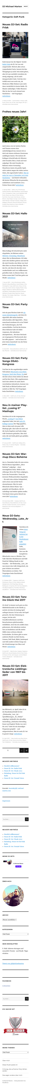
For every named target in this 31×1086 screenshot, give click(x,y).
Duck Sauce (17, 197)
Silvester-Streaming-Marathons (13, 256)
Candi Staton (16, 100)
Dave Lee (8, 102)
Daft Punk (15, 286)
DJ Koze (4, 655)
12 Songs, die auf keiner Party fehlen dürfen (14, 1070)
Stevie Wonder (19, 204)
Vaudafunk (5, 589)
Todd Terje (17, 295)
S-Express (11, 586)
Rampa (21, 584)
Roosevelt (5, 506)
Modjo (22, 200)
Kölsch (24, 740)
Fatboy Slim (22, 443)
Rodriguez (5, 586)
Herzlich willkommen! (11, 766)
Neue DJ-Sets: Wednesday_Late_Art (15, 518)
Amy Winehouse (20, 189)
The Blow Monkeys (19, 587)
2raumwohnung (15, 738)
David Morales (13, 653)
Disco (13, 195)
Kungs (15, 198)
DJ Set (13, 102)
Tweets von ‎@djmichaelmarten (13, 963)
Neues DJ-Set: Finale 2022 (13, 771)
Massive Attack (21, 582)
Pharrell (10, 202)
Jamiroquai (15, 655)
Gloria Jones (11, 287)
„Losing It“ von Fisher (15, 419)
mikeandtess (12, 291)
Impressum (6, 801)
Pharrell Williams (17, 202)
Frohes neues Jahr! (14, 111)
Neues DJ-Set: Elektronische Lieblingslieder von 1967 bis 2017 (14, 670)
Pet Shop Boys (14, 584)
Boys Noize (24, 738)
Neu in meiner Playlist (12, 444)
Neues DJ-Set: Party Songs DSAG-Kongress (15, 361)
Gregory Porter (20, 287)
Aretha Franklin (6, 191)
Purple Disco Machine (8, 204)
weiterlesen (6, 96)
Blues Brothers (16, 191)
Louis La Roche (22, 198)
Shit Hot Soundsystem (14, 506)
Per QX (25, 102)
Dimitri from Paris (22, 653)
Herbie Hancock (11, 504)
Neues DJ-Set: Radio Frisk (13, 768)
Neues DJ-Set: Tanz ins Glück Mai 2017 (14, 598)
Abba (13, 189)
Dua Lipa (10, 197)
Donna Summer (17, 740)
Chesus (22, 100)
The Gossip (10, 295)
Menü (26, 6)
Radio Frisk (6, 64)
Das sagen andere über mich (12, 1075)
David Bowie (6, 502)
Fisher (4, 444)
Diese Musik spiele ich (10, 1065)
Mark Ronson (6, 200)
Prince (24, 202)
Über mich (6, 1060)
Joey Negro (19, 102)
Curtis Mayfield (20, 193)
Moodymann (6, 584)
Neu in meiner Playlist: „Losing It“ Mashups (14, 408)
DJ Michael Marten (12, 6)
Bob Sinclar (13, 651)
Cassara (17, 501)
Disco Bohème (14, 502)
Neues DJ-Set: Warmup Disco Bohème (14, 455)
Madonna (9, 289)
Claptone (15, 580)
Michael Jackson (15, 200)
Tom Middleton (6, 742)
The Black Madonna (8, 587)
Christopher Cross (10, 193)
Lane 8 (20, 655)
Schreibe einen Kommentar (10, 104)
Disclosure (5, 582)
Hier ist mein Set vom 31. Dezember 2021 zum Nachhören (15, 175)
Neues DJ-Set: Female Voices (14, 778)
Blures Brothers (14, 349)
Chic (3, 193)
